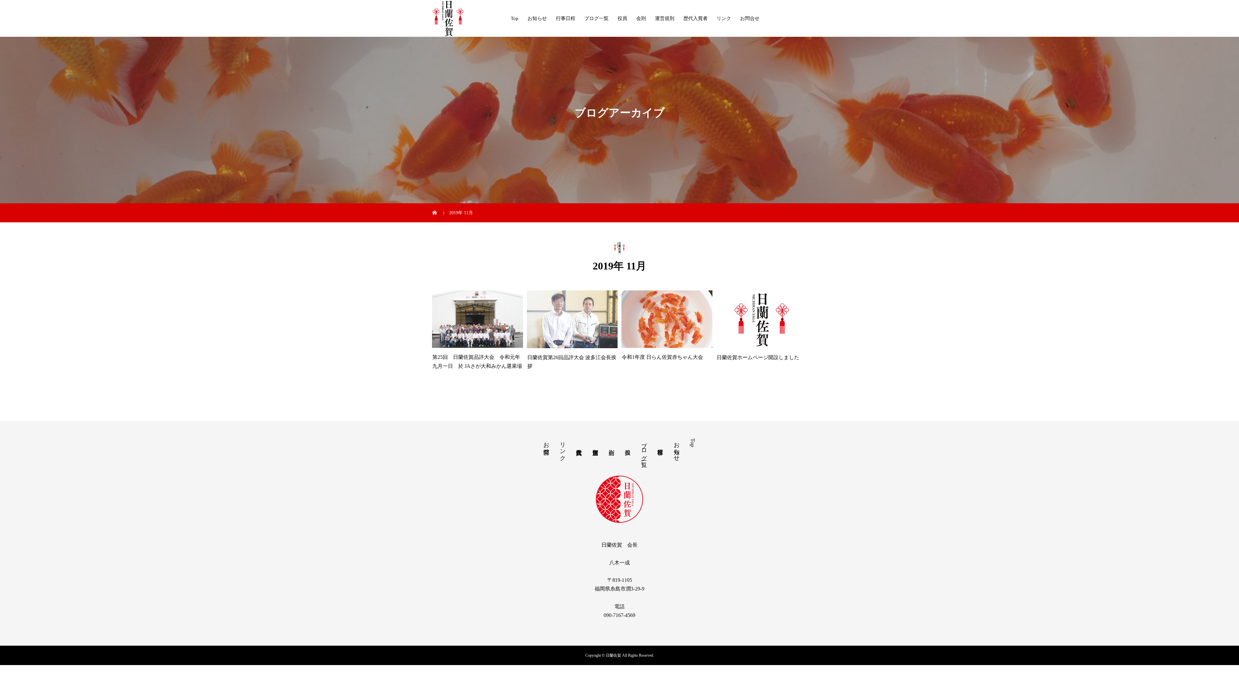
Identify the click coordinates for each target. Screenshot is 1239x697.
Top (515, 18)
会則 (641, 18)
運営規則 (664, 18)
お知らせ (537, 18)
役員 (622, 18)
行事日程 (565, 18)
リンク (724, 18)
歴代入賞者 (695, 18)
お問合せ (750, 18)
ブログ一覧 (596, 18)
